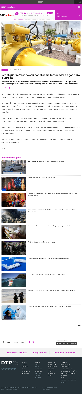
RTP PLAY (37, 362)
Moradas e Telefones (64, 352)
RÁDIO (23, 369)
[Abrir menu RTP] (41, 2)
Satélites (50, 375)
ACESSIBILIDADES (52, 373)
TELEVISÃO (25, 367)
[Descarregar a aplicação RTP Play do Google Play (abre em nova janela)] (71, 343)
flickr (15, 369)
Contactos (38, 378)
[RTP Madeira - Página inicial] (7, 7)
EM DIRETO (38, 364)
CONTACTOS (51, 362)
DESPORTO (25, 364)
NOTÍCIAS (24, 362)
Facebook (3, 369)
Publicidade (13, 389)
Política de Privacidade (9, 387)
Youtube (11, 369)
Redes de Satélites (17, 352)
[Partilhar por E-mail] (9, 88)
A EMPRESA (64, 362)
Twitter (5, 369)
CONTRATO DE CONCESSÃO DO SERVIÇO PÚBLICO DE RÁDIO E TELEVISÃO (69, 373)
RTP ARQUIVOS (26, 371)
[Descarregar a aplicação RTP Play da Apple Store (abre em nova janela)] (61, 343)
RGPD (62, 378)
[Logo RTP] (10, 363)
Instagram (9, 369)
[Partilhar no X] (5, 88)
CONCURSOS (38, 371)
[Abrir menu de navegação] (80, 7)
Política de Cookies (23, 387)
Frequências (40, 352)
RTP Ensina (25, 373)
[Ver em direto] (7, 15)
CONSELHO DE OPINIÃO (67, 369)
